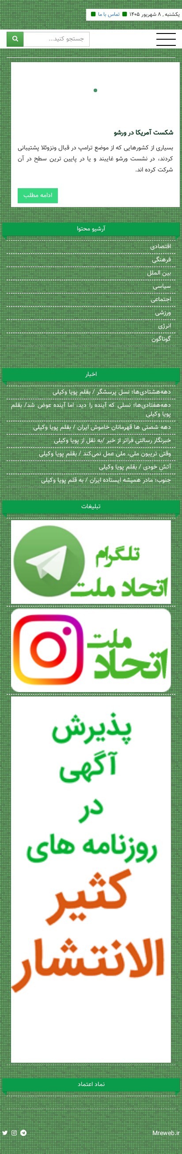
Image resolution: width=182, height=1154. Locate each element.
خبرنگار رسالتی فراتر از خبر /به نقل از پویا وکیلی (112, 441)
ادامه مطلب (37, 196)
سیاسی (162, 286)
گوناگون (161, 339)
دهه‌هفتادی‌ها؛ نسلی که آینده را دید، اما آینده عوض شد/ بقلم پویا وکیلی (91, 410)
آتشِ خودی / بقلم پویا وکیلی (135, 467)
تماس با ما (109, 15)
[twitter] (5, 1134)
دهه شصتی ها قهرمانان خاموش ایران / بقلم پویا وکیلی (102, 427)
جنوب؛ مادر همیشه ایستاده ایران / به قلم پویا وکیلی (106, 480)
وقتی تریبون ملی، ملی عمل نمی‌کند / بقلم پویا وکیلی (105, 454)
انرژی (164, 326)
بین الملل (159, 273)
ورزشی (163, 313)
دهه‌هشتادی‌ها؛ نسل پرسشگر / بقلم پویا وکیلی (112, 392)
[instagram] (14, 1134)
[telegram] (23, 1134)
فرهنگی (161, 260)
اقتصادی (160, 247)
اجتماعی (161, 300)
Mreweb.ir (166, 1134)
